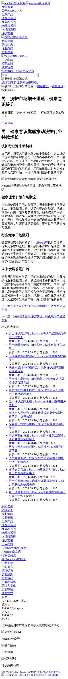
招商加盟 (7, 563)
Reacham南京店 (11, 551)
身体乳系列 (8, 22)
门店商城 (7, 544)
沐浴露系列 (8, 29)
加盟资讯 (7, 52)
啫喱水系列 (8, 25)
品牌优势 (7, 570)
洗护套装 (7, 33)
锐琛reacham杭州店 (13, 559)
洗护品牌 (42, 242)
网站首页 (43, 86)
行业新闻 (7, 48)
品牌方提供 (8, 585)
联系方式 (7, 593)
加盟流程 (7, 578)
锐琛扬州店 (8, 555)
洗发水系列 (8, 18)
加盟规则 (7, 574)
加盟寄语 (7, 589)
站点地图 (53, 675)
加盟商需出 (8, 581)
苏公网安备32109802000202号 (31, 675)
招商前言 (7, 566)
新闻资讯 (57, 86)
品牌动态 (7, 44)
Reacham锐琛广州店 (14, 547)
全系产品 (7, 521)
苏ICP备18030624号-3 (49, 671)
